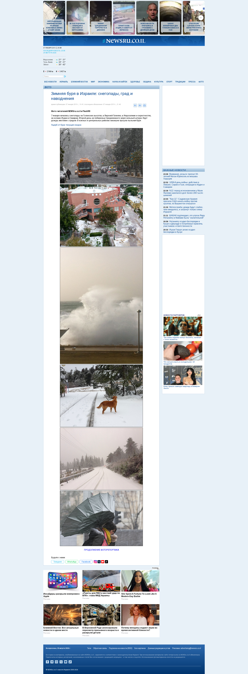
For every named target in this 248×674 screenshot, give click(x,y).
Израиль (64, 82)
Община (147, 82)
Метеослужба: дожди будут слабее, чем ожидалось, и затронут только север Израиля (183, 209)
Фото (201, 82)
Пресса (191, 82)
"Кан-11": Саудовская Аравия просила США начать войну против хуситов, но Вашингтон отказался (180, 201)
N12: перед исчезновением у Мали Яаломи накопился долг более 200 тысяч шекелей (183, 193)
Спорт (169, 82)
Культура (158, 82)
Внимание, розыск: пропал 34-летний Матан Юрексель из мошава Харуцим (180, 176)
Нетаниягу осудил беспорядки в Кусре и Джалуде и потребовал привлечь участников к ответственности (183, 223)
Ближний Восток (79, 82)
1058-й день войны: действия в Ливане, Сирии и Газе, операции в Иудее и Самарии (183, 184)
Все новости (50, 82)
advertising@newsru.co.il (191, 648)
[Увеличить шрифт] (140, 105)
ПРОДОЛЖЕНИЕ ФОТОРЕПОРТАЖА (101, 550)
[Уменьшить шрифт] (135, 105)
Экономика (103, 82)
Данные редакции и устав (159, 648)
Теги (89, 648)
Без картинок (140, 648)
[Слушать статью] (147, 105)
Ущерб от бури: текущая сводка (66, 125)
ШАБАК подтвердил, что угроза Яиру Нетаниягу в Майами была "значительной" (184, 216)
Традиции (180, 82)
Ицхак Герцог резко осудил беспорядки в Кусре (179, 231)
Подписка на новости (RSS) (120, 648)
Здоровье (135, 82)
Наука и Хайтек (119, 82)
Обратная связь (100, 648)
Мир (93, 82)
